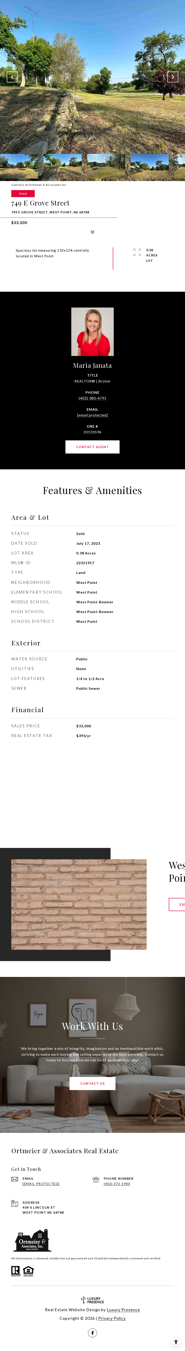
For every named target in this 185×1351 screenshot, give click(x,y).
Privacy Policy (112, 1318)
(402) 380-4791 (92, 398)
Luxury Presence (123, 1309)
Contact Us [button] (92, 1083)
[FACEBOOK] (92, 1332)
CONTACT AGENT (92, 447)
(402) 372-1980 (117, 1184)
